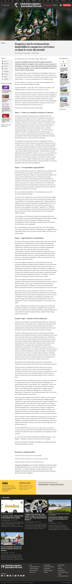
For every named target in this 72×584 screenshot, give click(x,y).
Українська (34, 0)
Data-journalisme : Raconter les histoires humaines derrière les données (11, 548)
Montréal (39, 104)
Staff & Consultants (34, 568)
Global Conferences (48, 570)
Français (17, 0)
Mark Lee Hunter (6, 520)
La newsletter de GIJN (63, 572)
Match (54, 203)
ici (25, 424)
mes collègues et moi (31, 82)
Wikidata (32, 183)
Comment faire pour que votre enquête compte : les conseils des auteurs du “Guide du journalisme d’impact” (36, 517)
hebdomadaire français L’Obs (47, 416)
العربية (5, 0)
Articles (3, 42)
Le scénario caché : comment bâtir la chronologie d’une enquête (12, 517)
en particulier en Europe (42, 89)
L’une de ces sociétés (44, 153)
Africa (52, 0)
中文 (69, 0)
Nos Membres (47, 568)
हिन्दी (43, 0)
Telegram (6, 74)
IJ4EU (45, 375)
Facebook (6, 63)
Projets (59, 574)
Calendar (46, 572)
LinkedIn (6, 68)
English (12, 0)
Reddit (5, 76)
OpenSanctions (23, 183)
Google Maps (28, 283)
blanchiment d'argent (43, 484)
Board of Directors (34, 570)
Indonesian (63, 0)
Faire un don (67, 5)
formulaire (40, 371)
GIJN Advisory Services (63, 576)
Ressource (60, 568)
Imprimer (6, 66)
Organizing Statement (35, 566)
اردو (1, 0)
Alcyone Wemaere (30, 522)
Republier (6, 79)
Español (22, 0)
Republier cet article (25, 483)
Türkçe (39, 0)
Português (28, 0)
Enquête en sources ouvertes (56, 484)
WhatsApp (6, 71)
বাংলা (8, 0)
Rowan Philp (52, 523)
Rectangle (68, 582)
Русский (48, 0)
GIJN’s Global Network (49, 566)
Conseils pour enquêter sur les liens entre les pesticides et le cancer (58, 519)
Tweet (5, 61)
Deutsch (57, 0)
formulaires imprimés (47, 347)
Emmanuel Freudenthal (23, 53)
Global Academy (61, 570)
